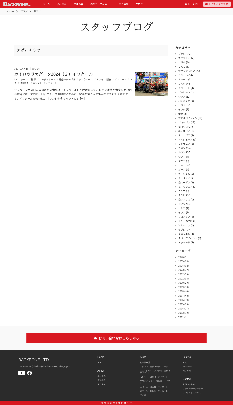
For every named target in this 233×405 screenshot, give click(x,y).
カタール (183, 75)
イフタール (21, 79)
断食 (108, 79)
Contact (187, 379)
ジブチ (181, 156)
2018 (181, 291)
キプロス (183, 229)
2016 (181, 300)
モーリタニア (185, 186)
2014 (181, 308)
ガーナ (181, 169)
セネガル (183, 165)
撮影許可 (23, 82)
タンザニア (184, 143)
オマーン (183, 79)
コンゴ (181, 191)
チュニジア (184, 135)
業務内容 (78, 4)
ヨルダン (183, 83)
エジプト (36, 69)
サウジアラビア (186, 71)
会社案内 (62, 4)
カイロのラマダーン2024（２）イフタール (53, 74)
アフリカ (183, 204)
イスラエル (184, 234)
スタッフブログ (116, 27)
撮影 (32, 79)
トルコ (181, 208)
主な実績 (123, 4)
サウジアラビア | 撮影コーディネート (156, 382)
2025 (181, 261)
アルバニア (184, 225)
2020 (181, 282)
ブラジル (183, 53)
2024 (181, 265)
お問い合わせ (217, 4)
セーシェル (184, 173)
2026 (181, 257)
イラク (181, 109)
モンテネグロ (185, 221)
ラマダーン (50, 82)
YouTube (187, 371)
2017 (181, 295)
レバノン (183, 105)
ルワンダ (183, 152)
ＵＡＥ (181, 66)
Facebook (187, 366)
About (100, 370)
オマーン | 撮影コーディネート (154, 391)
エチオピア (184, 131)
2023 (181, 269)
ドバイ (181, 62)
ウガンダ (183, 148)
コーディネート (46, 79)
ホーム (46, 4)
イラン (181, 212)
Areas (143, 357)
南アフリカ (184, 199)
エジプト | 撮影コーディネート (154, 366)
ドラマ (98, 79)
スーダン (183, 178)
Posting (187, 357)
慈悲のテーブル (66, 79)
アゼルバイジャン (187, 118)
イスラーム (119, 79)
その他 (143, 395)
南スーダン (184, 182)
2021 (181, 278)
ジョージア (184, 122)
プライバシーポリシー (193, 388)
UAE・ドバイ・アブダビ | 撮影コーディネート (156, 372)
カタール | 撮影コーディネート (154, 387)
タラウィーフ (85, 79)
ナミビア (183, 195)
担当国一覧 (145, 362)
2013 (181, 312)
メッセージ (184, 242)
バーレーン (184, 92)
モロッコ (183, 126)
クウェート (184, 88)
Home (100, 357)
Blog (185, 362)
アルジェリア (185, 139)
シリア (181, 96)
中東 (180, 113)
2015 (181, 304)
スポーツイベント (187, 238)
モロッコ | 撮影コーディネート (154, 377)
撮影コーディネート (101, 4)
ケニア (181, 161)
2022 (181, 274)
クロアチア (184, 216)
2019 (181, 287)
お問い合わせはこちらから (116, 338)
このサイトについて (192, 393)
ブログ (139, 4)
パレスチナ (184, 101)
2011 (181, 317)
